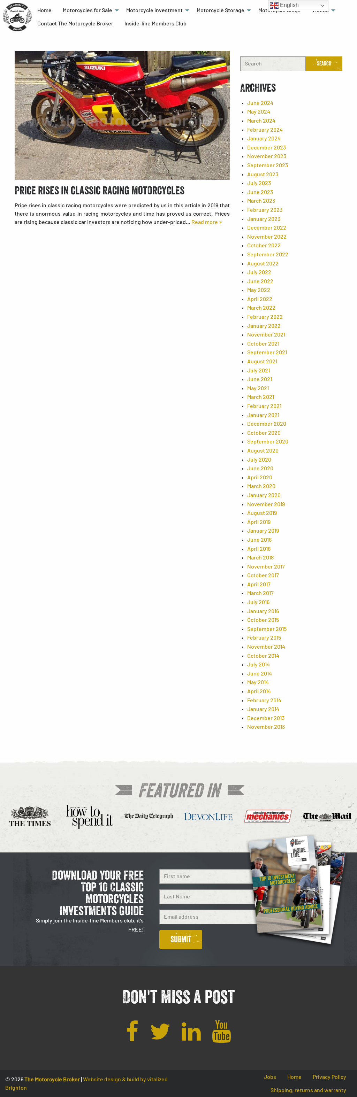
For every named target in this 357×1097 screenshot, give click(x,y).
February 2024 (265, 130)
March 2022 (261, 308)
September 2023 (267, 165)
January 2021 (263, 415)
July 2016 (258, 602)
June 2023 (260, 192)
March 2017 (260, 593)
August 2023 (262, 174)
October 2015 (263, 620)
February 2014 (264, 700)
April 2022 (259, 299)
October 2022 (264, 245)
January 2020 (264, 495)
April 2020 (259, 477)
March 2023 (261, 201)
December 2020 (266, 424)
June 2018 (259, 540)
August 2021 (262, 361)
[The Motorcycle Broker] (17, 17)
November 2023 (266, 156)
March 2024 (261, 121)
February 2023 (264, 210)
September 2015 (267, 629)
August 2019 (262, 513)
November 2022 (267, 237)
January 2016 (263, 611)
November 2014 (266, 647)
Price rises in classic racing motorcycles (99, 190)
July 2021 (258, 370)
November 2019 (266, 504)
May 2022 (258, 290)
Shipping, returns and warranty (308, 1090)
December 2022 (266, 228)
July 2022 (259, 272)
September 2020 (267, 442)
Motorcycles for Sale (87, 10)
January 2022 (264, 326)
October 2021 (263, 344)
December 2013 (265, 718)
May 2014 (258, 682)
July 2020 (259, 460)
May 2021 (258, 388)
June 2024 (260, 103)
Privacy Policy (329, 1077)
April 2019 (259, 522)
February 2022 (265, 317)
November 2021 (266, 335)
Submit (180, 939)
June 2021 (259, 379)
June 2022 (260, 281)
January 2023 (263, 219)
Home (44, 10)
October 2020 (264, 433)
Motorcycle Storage (220, 10)
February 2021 (264, 406)
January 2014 (263, 709)
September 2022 (267, 254)
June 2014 (259, 674)
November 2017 (266, 567)
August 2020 (263, 451)
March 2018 (260, 558)
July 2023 (259, 183)
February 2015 (264, 638)
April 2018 (259, 549)
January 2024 (264, 138)
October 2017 (263, 575)
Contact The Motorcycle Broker (75, 23)
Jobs (270, 1077)
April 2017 (259, 584)
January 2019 (263, 531)
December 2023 (266, 147)
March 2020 (261, 486)
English (289, 5)
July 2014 (258, 664)
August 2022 (263, 263)
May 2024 (258, 112)
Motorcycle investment (154, 10)
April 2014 (259, 691)
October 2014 (263, 656)
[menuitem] (44, 10)
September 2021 (267, 352)
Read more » (206, 222)
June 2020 (260, 468)
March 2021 (260, 397)
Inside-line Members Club (155, 23)
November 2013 (266, 727)
